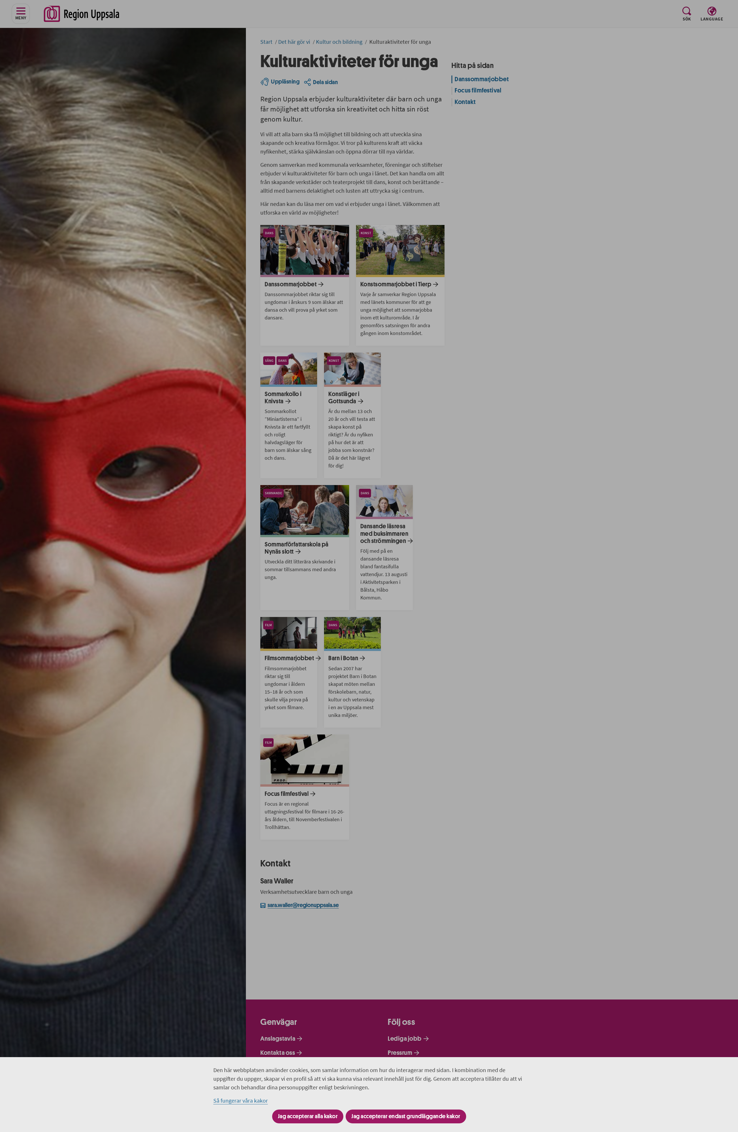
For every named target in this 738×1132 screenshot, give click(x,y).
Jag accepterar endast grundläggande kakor (405, 1116)
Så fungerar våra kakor (240, 1100)
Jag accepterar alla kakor (308, 1116)
